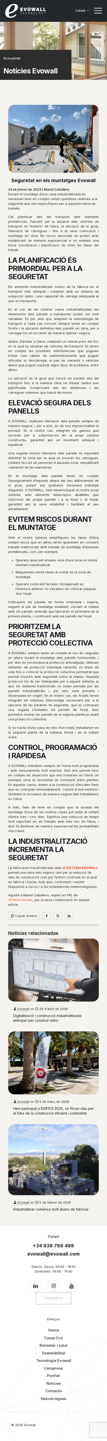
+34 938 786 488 (53, 1246)
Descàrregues (53, 1398)
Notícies (53, 1383)
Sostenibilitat (53, 1353)
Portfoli (53, 1375)
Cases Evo (53, 1337)
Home (53, 1330)
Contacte (53, 1390)
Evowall (23, 1009)
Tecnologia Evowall (53, 1360)
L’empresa (53, 1368)
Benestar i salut (53, 1345)
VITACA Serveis (20, 900)
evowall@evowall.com (53, 1254)
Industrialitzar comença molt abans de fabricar (51, 1209)
